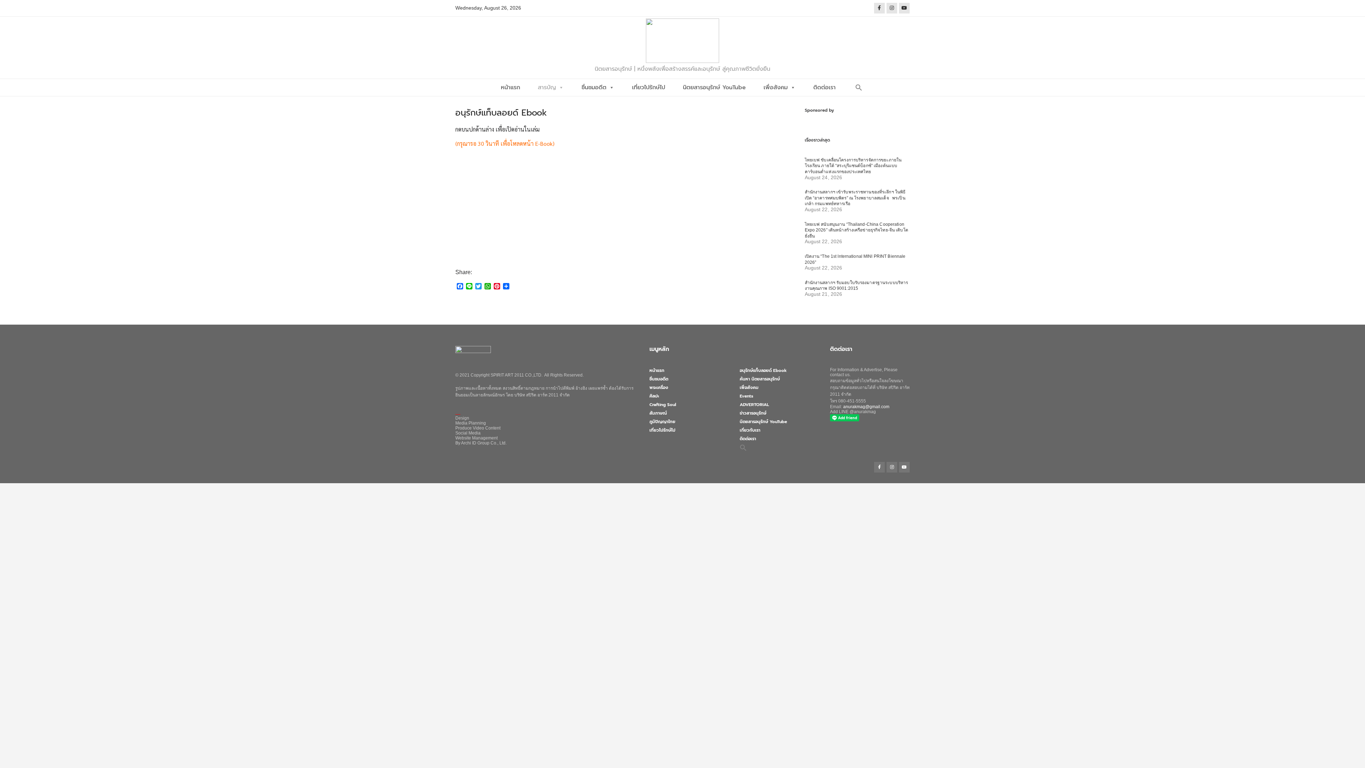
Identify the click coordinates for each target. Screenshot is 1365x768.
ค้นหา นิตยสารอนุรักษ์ (760, 379)
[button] (859, 87)
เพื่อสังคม (776, 87)
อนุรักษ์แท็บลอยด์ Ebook (763, 370)
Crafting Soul (662, 404)
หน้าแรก (510, 87)
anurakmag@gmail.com (866, 406)
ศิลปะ (654, 396)
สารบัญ (547, 87)
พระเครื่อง (658, 387)
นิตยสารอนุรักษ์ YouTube (714, 87)
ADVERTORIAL (754, 404)
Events (746, 396)
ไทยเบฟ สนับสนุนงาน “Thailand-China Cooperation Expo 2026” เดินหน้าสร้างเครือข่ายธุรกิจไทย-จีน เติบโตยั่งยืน (856, 230)
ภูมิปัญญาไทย (662, 421)
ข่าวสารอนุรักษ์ (753, 413)
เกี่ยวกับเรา (750, 430)
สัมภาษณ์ (658, 413)
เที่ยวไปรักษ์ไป (648, 87)
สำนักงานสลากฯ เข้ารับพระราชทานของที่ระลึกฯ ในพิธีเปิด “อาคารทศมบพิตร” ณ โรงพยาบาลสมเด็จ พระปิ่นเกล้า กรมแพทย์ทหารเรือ (855, 198)
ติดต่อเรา (824, 87)
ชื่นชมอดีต (594, 87)
